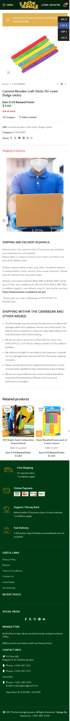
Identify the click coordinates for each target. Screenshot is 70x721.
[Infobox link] (35, 472)
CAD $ (62, 37)
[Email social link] (19, 138)
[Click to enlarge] (8, 72)
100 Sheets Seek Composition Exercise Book (18, 441)
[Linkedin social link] (28, 138)
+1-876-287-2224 (22, 665)
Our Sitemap (8, 587)
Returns (6, 565)
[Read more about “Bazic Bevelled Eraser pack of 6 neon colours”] (39, 433)
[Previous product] (58, 84)
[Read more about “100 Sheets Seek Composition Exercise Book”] (5, 433)
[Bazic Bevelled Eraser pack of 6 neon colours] (52, 421)
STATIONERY (18, 84)
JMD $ (62, 19)
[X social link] (15, 138)
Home (5, 84)
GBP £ (62, 31)
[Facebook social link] (11, 138)
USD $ (62, 25)
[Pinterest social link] (23, 138)
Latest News (8, 582)
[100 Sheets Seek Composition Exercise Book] (18, 421)
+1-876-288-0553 (22, 682)
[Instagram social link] (35, 619)
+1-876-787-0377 (22, 671)
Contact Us (8, 576)
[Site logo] (28, 4)
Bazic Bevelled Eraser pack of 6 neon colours (51, 441)
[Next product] (66, 84)
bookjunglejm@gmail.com (25, 685)
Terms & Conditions (12, 570)
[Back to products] (62, 84)
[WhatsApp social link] (32, 138)
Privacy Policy (9, 559)
